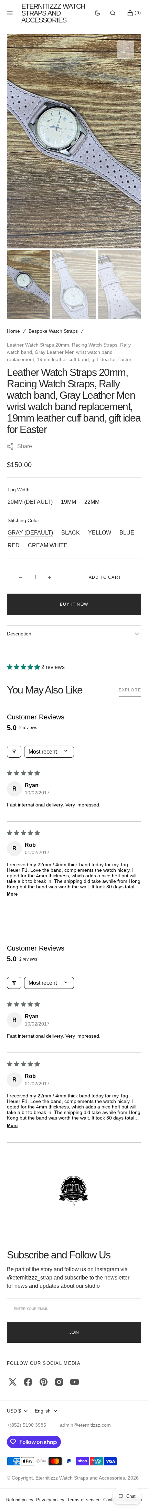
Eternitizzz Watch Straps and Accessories (80, 1478)
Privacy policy (50, 1499)
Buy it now (74, 604)
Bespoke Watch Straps (53, 331)
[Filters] (14, 752)
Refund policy (19, 1499)
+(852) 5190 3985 (26, 1425)
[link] (74, 1191)
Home (13, 331)
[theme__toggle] (97, 13)
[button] (112, 13)
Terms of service (84, 1499)
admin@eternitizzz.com (85, 1425)
